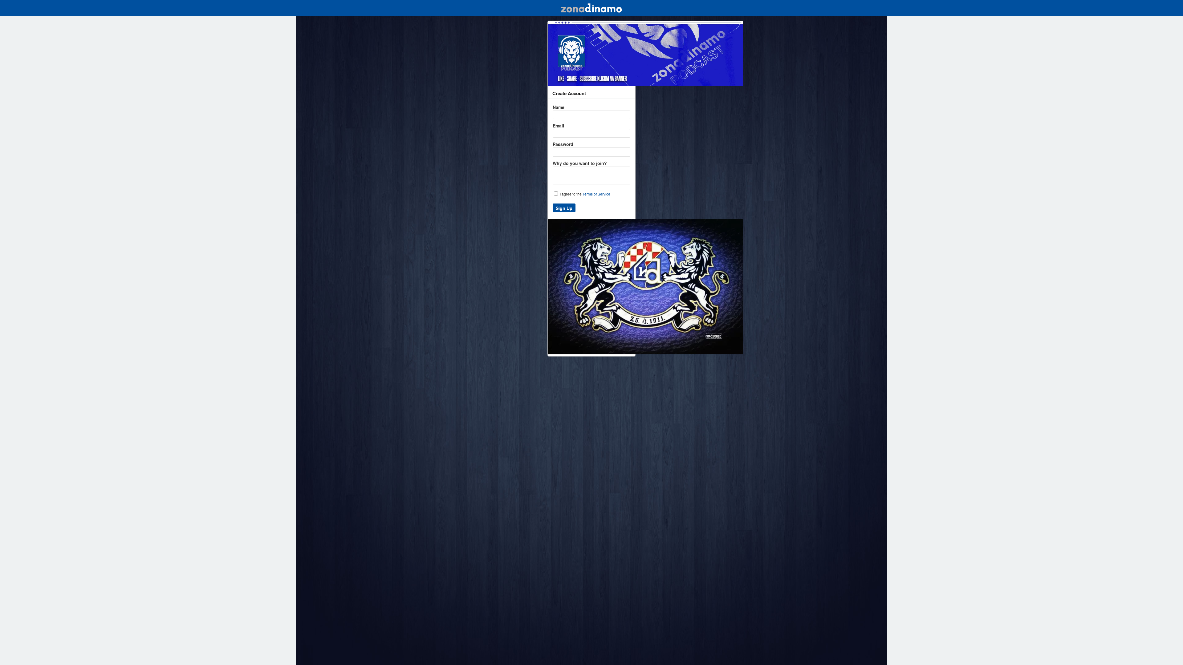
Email (558, 126)
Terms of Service (596, 193)
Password (563, 144)
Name (558, 107)
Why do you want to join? (580, 163)
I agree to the (584, 193)
